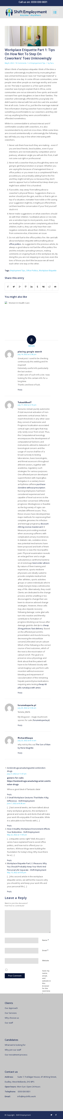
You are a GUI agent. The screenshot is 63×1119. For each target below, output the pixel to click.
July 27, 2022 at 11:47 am (16, 774)
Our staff (9, 1022)
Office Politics (32, 270)
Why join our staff (13, 1049)
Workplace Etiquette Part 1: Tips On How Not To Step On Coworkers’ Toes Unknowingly (30, 54)
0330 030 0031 (39, 2)
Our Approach (11, 1008)
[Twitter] (51, 1115)
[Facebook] (56, 1115)
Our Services (11, 1013)
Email (45, 950)
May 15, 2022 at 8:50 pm (16, 872)
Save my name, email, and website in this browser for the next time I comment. (46, 983)
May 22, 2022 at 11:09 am (17, 835)
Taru (52, 63)
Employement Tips (37, 63)
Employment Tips (17, 270)
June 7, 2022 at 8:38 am (16, 803)
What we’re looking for (15, 1045)
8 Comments (21, 63)
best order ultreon (41, 563)
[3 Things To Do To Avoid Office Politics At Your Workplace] (18, 314)
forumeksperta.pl (41, 720)
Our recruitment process (16, 1054)
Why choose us (12, 1017)
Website (45, 960)
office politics (15, 244)
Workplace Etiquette (47, 270)
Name (45, 940)
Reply (20, 389)
